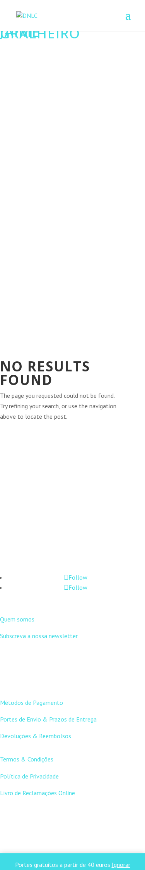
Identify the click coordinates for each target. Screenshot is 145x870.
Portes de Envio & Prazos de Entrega (48, 719)
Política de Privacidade (29, 776)
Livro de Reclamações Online (37, 793)
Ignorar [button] (121, 864)
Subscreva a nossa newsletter (39, 636)
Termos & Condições (26, 759)
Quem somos (17, 619)
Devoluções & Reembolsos (35, 736)
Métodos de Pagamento (31, 702)
